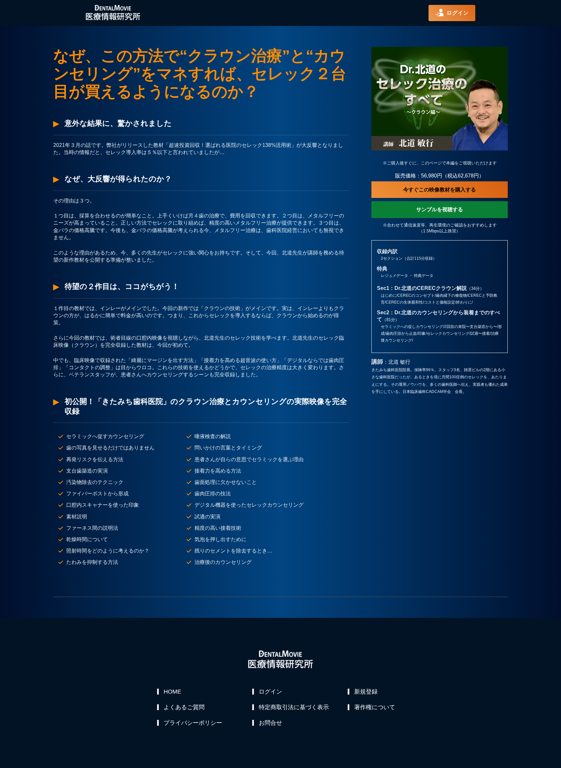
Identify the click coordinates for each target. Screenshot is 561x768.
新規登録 (366, 692)
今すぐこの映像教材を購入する (439, 189)
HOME (172, 692)
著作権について (374, 707)
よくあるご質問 (184, 707)
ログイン (270, 692)
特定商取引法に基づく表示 (294, 707)
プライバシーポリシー (193, 723)
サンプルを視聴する (439, 209)
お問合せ (270, 723)
